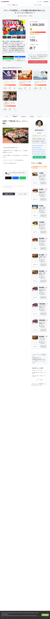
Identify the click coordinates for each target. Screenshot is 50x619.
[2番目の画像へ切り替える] (9, 37)
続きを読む (44, 143)
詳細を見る (35, 182)
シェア (20, 56)
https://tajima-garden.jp (38, 145)
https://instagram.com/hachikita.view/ (40, 154)
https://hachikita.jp (37, 147)
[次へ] (24, 27)
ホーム (6, 116)
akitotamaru (21, 15)
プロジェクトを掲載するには (12, 4)
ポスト (9, 56)
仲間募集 (32, 116)
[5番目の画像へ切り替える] (23, 37)
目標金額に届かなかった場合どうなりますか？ (38, 373)
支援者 (23, 116)
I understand (45, 614)
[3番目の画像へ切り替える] (14, 37)
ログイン (41, 1)
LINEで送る (9, 58)
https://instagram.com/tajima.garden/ (40, 151)
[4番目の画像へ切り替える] (19, 37)
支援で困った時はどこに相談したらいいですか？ (38, 376)
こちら (45, 383)
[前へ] (4, 27)
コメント (40, 116)
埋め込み (8, 60)
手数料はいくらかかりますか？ (37, 370)
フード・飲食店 (29, 15)
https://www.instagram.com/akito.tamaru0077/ (40, 149)
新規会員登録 (46, 1)
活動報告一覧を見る (9, 194)
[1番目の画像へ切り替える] (5, 37)
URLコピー (21, 58)
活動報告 (15, 116)
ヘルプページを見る (39, 379)
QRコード (20, 60)
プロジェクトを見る (22, 194)
